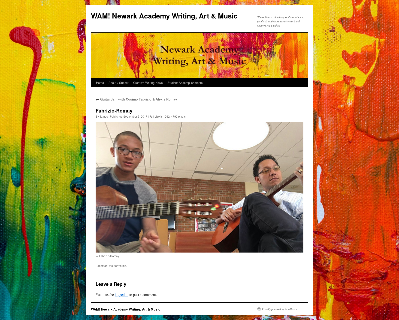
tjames (104, 116)
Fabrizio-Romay (109, 256)
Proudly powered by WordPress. (280, 309)
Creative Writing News (148, 82)
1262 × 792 (170, 116)
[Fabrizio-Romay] (199, 187)
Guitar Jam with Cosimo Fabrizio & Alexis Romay (136, 99)
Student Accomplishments (185, 82)
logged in (121, 294)
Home (100, 82)
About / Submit (119, 82)
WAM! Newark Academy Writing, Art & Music (164, 16)
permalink (120, 266)
